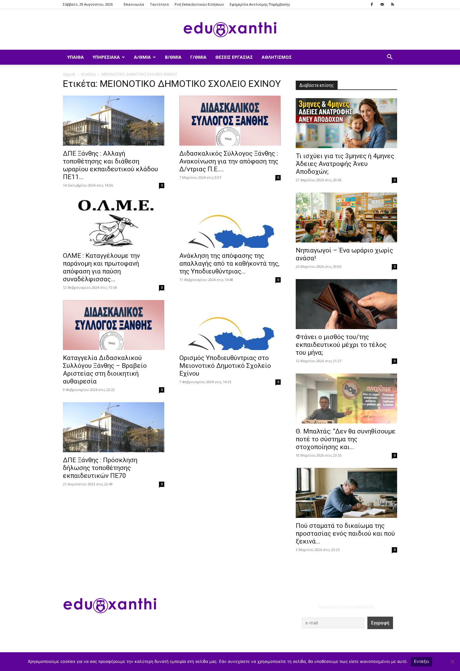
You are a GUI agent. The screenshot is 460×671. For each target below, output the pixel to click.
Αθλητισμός (277, 57)
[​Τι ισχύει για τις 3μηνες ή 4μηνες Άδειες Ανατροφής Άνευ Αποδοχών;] (346, 123)
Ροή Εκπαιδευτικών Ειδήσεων (199, 4)
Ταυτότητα (159, 4)
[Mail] (382, 4)
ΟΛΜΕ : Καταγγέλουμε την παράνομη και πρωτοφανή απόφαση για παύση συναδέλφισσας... (101, 267)
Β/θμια (173, 57)
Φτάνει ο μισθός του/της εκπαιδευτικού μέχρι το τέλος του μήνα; (341, 344)
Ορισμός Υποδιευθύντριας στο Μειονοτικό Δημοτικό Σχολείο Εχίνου (225, 365)
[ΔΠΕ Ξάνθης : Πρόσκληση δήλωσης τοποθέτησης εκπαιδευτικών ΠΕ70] (113, 427)
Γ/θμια (198, 57)
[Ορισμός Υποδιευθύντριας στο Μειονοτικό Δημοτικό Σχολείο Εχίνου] (230, 325)
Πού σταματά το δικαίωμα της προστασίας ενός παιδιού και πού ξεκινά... (345, 533)
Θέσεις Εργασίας (234, 57)
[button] (389, 58)
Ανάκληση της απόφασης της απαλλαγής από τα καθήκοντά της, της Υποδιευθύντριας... (229, 263)
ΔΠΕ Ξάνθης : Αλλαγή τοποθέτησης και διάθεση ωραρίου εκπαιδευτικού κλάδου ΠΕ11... (110, 165)
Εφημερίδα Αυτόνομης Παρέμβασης (260, 4)
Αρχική (69, 74)
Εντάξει (421, 661)
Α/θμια (142, 57)
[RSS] (392, 4)
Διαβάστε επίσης (316, 85)
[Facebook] (371, 4)
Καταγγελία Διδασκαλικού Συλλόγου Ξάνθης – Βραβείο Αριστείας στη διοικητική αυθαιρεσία (105, 369)
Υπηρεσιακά (106, 57)
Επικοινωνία (134, 4)
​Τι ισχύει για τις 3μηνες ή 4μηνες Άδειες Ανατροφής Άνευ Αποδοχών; (345, 163)
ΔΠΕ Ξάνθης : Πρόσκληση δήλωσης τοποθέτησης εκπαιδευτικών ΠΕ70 (100, 467)
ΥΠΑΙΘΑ (75, 57)
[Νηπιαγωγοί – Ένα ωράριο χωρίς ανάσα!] (346, 218)
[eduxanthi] (230, 29)
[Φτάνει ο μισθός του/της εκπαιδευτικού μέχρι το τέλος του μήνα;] (346, 304)
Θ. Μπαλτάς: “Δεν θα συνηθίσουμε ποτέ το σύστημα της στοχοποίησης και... (346, 439)
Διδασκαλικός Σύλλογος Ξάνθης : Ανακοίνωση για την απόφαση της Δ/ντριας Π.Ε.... (228, 161)
